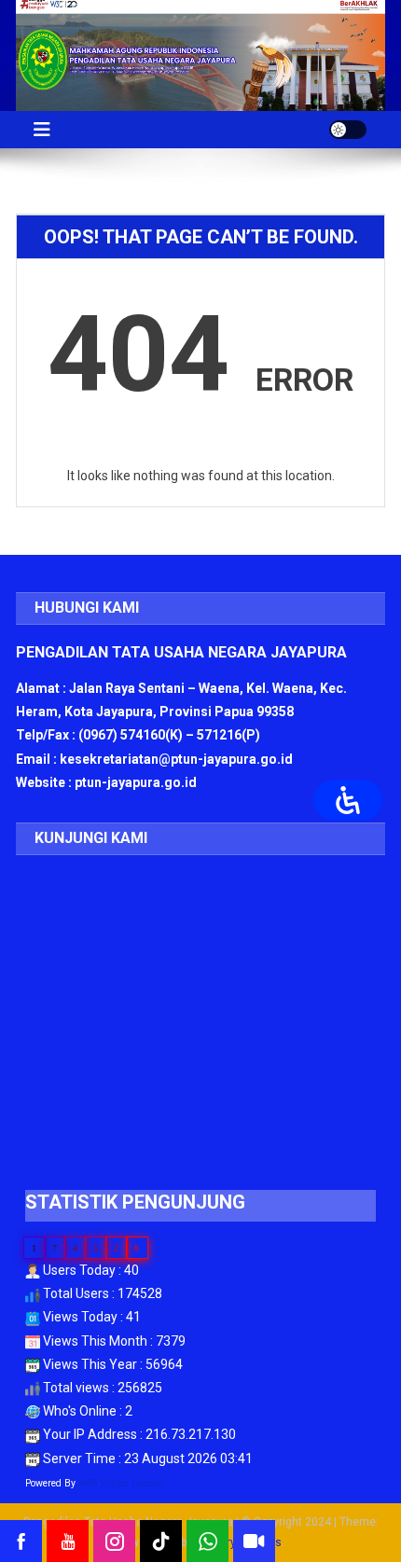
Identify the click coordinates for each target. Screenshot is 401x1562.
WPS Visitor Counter (121, 1483)
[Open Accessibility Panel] (347, 800)
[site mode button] (347, 129)
